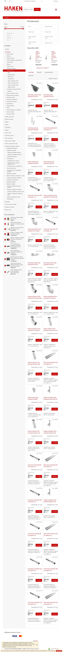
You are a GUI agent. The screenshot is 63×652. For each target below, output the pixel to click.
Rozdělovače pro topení (13, 160)
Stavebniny (8, 52)
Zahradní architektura (12, 99)
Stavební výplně (10, 114)
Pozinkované (10, 70)
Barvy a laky (8, 209)
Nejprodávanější (49, 72)
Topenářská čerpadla (12, 148)
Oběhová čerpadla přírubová (14, 154)
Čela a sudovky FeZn (13, 85)
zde (54, 650)
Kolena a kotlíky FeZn (13, 83)
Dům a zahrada (9, 138)
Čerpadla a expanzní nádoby (12, 146)
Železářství (8, 127)
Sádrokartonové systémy (13, 95)
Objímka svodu (11, 87)
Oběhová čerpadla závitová (14, 152)
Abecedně (31, 75)
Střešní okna (10, 66)
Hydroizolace (10, 103)
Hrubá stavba (10, 54)
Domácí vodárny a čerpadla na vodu (15, 175)
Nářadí (6, 122)
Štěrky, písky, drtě (9, 116)
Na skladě (10, 33)
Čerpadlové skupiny (12, 156)
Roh (9, 72)
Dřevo (8, 107)
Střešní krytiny (10, 58)
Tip (8, 40)
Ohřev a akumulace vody (11, 143)
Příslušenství (10, 199)
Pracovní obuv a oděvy (10, 204)
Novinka (10, 37)
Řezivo (8, 64)
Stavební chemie (11, 97)
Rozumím (59, 650)
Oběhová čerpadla (11, 150)
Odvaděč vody (11, 74)
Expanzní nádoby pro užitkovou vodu (15, 194)
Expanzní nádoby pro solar (13, 197)
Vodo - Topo (8, 132)
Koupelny (7, 201)
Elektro (7, 124)
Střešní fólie (10, 62)
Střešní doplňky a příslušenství (14, 60)
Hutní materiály (10, 112)
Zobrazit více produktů (42, 68)
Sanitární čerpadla (11, 182)
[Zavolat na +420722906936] (6, 1)
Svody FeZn (11, 78)
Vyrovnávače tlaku (11, 168)
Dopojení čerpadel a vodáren (14, 177)
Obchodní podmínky (29, 1)
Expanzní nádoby (11, 184)
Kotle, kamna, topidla (10, 140)
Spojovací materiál (9, 207)
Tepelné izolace (10, 105)
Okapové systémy (11, 68)
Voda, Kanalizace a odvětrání (14, 109)
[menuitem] (6, 17)
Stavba (7, 130)
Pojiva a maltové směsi (12, 93)
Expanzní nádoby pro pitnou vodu (15, 191)
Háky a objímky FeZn (13, 80)
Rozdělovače (10, 158)
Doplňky (7, 49)
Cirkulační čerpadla (11, 173)
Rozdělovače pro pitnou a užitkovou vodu (13, 163)
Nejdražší (39, 72)
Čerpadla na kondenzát (12, 179)
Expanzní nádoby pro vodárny (14, 189)
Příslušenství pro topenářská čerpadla (14, 171)
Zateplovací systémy (12, 101)
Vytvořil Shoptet (55, 648)
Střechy (8, 56)
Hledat (37, 9)
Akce (9, 35)
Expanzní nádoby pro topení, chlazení (14, 186)
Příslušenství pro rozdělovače (14, 166)
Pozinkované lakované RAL (14, 89)
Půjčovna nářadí (9, 119)
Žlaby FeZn (10, 76)
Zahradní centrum (9, 135)
